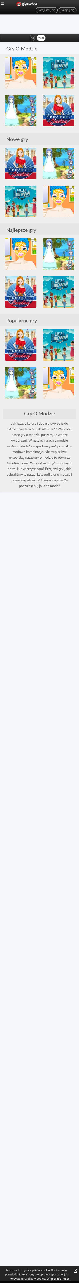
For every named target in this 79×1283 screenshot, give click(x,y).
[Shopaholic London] (58, 110)
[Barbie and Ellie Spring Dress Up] (20, 72)
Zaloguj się (67, 10)
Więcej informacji (58, 1278)
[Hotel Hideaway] (58, 72)
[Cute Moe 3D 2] (20, 110)
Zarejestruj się (47, 10)
